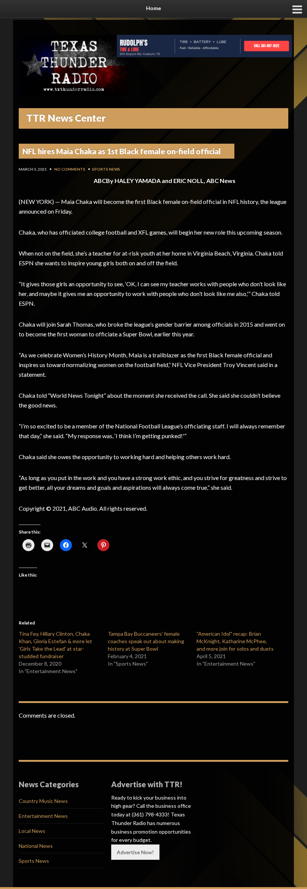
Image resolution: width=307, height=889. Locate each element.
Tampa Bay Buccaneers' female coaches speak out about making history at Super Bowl (146, 641)
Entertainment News (43, 816)
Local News (32, 831)
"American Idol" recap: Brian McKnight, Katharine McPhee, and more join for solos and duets (235, 641)
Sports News (106, 169)
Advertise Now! (135, 852)
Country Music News (43, 801)
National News (36, 846)
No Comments (69, 169)
